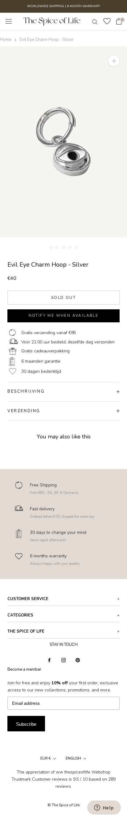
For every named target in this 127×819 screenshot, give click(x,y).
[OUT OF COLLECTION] (63, 141)
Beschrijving (26, 391)
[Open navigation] (9, 21)
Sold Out (63, 297)
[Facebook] (49, 659)
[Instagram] (63, 659)
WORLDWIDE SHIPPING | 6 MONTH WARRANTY (63, 6)
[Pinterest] (78, 659)
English (73, 758)
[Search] (95, 21)
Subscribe (26, 724)
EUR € (45, 758)
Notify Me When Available (64, 315)
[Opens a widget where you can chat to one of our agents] (104, 808)
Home (5, 39)
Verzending (23, 411)
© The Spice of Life (63, 805)
